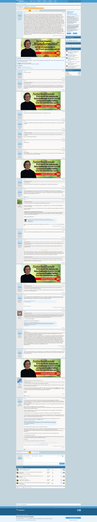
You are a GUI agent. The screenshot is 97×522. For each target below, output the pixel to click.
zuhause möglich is (53, 224)
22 (25, 10)
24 (29, 10)
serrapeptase (41, 8)
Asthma (24, 484)
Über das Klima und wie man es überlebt (74, 65)
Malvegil (20, 480)
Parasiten (69, 60)
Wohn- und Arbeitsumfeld (71, 67)
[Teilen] (62, 12)
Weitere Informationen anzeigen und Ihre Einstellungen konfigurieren (26, 520)
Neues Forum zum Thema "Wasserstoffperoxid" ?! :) (32, 322)
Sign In (69, 33)
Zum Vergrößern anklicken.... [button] (44, 250)
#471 (64, 199)
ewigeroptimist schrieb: (27, 82)
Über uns (56, 507)
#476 (64, 311)
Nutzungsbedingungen (65, 507)
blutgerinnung (26, 8)
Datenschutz (70, 507)
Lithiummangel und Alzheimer (24, 479)
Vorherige (18, 10)
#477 (64, 330)
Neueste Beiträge (69, 48)
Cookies (18, 507)
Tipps (78, 507)
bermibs (67, 39)
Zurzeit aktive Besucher (70, 37)
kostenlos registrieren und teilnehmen (27, 68)
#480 (64, 398)
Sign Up (75, 33)
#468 (64, 150)
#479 (64, 378)
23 (27, 10)
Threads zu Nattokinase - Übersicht (25, 469)
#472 (64, 230)
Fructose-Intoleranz (70, 53)
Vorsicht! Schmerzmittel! (71, 54)
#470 (64, 189)
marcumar (33, 8)
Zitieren (63, 89)
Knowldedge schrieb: (27, 181)
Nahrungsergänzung (26, 480)
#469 (64, 179)
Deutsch (22, 507)
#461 (64, 12)
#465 (64, 121)
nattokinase (37, 8)
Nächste (37, 10)
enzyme (30, 8)
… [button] (23, 10)
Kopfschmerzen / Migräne (71, 56)
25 (31, 10)
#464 (64, 111)
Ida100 (70, 39)
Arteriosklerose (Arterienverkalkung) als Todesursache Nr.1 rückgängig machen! (39, 219)
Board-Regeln (75, 507)
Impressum (59, 507)
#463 (64, 80)
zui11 (20, 484)
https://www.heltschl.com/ (27, 306)
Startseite (31, 1)
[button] (34, 1)
